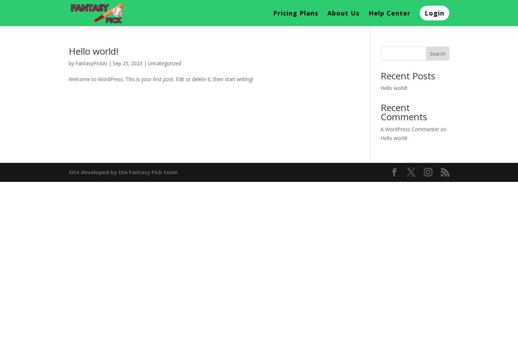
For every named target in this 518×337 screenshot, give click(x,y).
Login (434, 13)
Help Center (390, 14)
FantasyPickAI (91, 63)
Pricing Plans (295, 14)
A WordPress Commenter (410, 129)
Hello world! (93, 51)
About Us (343, 14)
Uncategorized (164, 63)
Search (437, 53)
